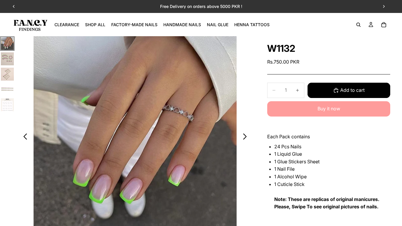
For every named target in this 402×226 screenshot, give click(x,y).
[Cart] (383, 24)
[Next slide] (383, 6)
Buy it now (329, 109)
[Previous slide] (13, 6)
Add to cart (352, 90)
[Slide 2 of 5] (7, 58)
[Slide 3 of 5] (7, 74)
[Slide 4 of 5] (7, 89)
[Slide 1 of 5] (7, 43)
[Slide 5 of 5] (7, 104)
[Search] (358, 24)
